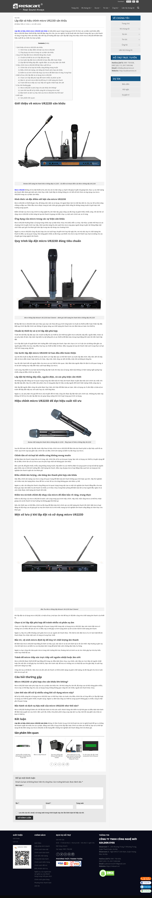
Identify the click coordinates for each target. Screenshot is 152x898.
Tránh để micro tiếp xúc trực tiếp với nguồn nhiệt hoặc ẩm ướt (41, 83)
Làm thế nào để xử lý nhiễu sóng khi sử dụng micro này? (39, 90)
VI (137, 1)
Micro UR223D (20, 190)
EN (134, 1)
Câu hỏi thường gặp (23, 85)
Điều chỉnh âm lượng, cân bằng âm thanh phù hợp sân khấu (40, 70)
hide (47, 43)
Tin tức (105, 8)
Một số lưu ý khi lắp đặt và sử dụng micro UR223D (33, 75)
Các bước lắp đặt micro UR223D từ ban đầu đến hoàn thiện (40, 60)
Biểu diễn (125, 84)
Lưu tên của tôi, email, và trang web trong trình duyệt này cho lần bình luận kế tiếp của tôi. (51, 813)
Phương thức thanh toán (42, 883)
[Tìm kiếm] (138, 8)
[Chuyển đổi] (139, 29)
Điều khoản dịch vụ (41, 868)
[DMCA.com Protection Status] (107, 873)
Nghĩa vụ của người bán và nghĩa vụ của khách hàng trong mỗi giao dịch (43, 874)
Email (48, 803)
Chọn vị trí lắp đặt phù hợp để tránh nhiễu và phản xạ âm (39, 78)
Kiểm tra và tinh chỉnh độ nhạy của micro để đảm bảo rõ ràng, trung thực (44, 73)
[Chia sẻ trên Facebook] (51, 764)
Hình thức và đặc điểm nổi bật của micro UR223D (36, 50)
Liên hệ (36, 886)
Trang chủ (75, 8)
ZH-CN (129, 1)
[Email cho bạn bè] (59, 764)
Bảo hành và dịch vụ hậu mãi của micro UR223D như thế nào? (40, 93)
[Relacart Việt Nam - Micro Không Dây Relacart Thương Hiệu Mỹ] (30, 7)
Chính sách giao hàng (41, 879)
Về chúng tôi (86, 8)
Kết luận (19, 95)
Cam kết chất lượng (41, 856)
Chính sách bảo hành (41, 853)
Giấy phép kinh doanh (42, 846)
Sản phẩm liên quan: (26, 98)
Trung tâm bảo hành (41, 859)
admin (39, 24)
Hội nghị (125, 89)
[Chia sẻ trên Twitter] (55, 764)
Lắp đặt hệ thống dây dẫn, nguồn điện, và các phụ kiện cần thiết (41, 62)
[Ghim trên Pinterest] (63, 764)
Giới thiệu (16, 838)
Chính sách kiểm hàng (42, 862)
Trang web (80, 803)
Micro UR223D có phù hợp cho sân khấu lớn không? (37, 88)
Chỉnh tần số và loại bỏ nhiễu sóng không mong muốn (38, 68)
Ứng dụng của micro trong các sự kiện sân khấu (36, 52)
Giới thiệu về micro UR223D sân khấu (29, 47)
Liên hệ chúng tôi (128, 8)
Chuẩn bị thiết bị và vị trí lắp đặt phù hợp (33, 57)
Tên (17, 803)
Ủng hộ (115, 8)
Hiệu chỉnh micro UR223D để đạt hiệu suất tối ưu (33, 65)
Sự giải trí (125, 95)
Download (121, 1)
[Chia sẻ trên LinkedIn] (67, 764)
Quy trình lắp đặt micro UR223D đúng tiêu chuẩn (33, 55)
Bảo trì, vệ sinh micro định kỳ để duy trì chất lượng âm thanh (40, 80)
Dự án (97, 8)
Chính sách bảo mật (41, 849)
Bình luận (19, 785)
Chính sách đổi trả (40, 865)
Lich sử (15, 842)
